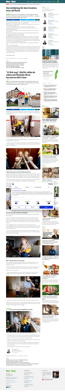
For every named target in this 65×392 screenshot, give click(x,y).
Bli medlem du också (45, 377)
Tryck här (17, 58)
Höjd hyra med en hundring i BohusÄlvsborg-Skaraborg (15, 63)
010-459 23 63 (15, 352)
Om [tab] (48, 187)
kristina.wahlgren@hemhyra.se (18, 351)
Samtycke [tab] (16, 187)
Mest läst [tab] (44, 83)
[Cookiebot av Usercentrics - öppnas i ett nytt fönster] (49, 184)
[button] (32, 1)
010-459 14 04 (52, 24)
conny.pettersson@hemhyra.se (29, 377)
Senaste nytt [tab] (50, 83)
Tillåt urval (32, 207)
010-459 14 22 (52, 44)
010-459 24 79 (52, 17)
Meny (54, 1)
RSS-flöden (8, 383)
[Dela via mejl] (37, 19)
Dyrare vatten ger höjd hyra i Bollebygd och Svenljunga (15, 67)
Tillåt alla (46, 207)
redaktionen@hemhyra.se (14, 377)
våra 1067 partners (17, 191)
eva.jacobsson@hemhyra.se (28, 373)
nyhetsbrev (15, 382)
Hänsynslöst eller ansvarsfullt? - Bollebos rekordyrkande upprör (16, 62)
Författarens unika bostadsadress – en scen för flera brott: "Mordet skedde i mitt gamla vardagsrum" (22, 363)
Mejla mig (51, 16)
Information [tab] (27, 187)
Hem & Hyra (12, 380)
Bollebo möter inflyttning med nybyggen (12, 66)
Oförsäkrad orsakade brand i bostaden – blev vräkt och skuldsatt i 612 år (18, 362)
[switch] (27, 203)
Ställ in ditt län (46, 78)
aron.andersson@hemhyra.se (29, 385)
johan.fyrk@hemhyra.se (28, 381)
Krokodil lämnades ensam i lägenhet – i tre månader (14, 361)
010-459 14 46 (52, 38)
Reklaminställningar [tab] (37, 187)
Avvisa (19, 207)
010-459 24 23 (52, 31)
